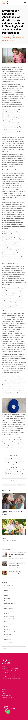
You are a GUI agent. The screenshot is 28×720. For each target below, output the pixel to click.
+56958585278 (14, 668)
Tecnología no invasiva (8, 40)
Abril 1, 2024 (4, 514)
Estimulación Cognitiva (9, 611)
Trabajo (4, 693)
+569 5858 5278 (6, 678)
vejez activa (21, 484)
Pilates (5, 626)
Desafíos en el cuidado (9, 37)
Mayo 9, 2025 (13, 567)
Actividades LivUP (8, 585)
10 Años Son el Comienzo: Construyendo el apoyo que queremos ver (15, 572)
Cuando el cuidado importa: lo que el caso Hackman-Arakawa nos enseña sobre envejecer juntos (17, 563)
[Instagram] (11, 708)
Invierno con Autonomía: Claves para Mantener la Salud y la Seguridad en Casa (17, 554)
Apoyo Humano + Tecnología (10, 593)
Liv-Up (5, 621)
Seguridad (6, 629)
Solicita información (7, 695)
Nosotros (4, 689)
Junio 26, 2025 (13, 558)
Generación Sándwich (8, 616)
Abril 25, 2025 (13, 577)
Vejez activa (6, 639)
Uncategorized (7, 634)
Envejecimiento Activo (19, 38)
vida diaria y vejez (7, 642)
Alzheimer (6, 590)
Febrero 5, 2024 (7, 36)
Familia (5, 613)
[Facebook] (14, 708)
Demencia (6, 600)
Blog (5, 595)
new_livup (17, 36)
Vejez (5, 637)
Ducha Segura (7, 605)
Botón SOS (10, 38)
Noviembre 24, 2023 (6, 540)
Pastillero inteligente (8, 624)
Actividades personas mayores (10, 587)
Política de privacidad (7, 697)
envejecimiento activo (9, 484)
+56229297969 (6, 668)
